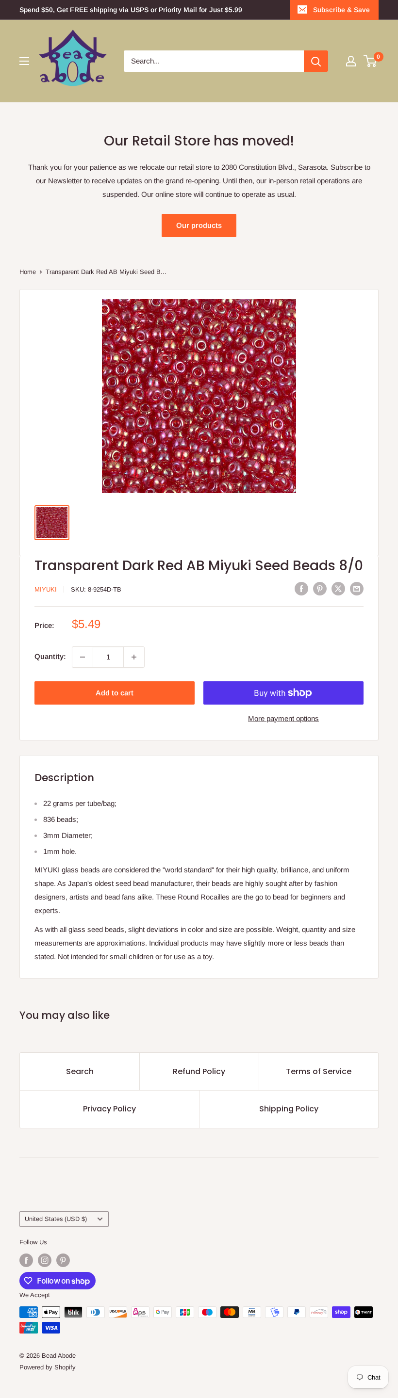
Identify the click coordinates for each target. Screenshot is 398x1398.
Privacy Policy (109, 1108)
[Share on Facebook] (301, 588)
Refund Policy (199, 1071)
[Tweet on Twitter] (338, 588)
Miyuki (45, 589)
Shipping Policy (288, 1108)
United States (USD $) (56, 1218)
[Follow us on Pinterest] (63, 1260)
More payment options (283, 718)
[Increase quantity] (134, 657)
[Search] (316, 61)
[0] (371, 61)
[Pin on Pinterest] (320, 588)
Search (80, 1071)
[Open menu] (24, 61)
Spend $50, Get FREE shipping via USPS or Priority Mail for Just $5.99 (130, 10)
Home (27, 271)
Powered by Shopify (47, 1367)
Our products (199, 225)
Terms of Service (318, 1071)
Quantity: (50, 656)
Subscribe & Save (341, 10)
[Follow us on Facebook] (26, 1260)
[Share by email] (357, 588)
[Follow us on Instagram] (44, 1260)
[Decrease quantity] (82, 657)
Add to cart (114, 693)
